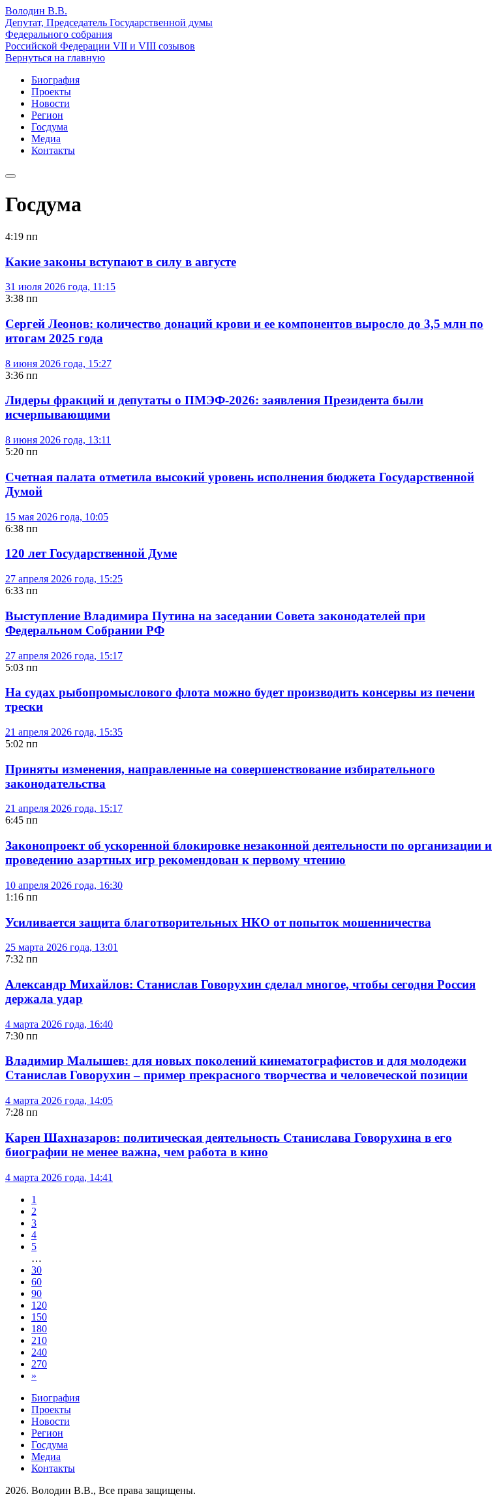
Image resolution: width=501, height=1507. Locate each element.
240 (39, 1352)
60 (36, 1281)
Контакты (53, 150)
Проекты (51, 91)
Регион (47, 115)
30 (36, 1270)
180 (39, 1328)
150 (39, 1316)
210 (39, 1340)
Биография (55, 79)
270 (39, 1363)
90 (36, 1293)
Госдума (49, 126)
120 (39, 1305)
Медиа (46, 138)
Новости (50, 103)
